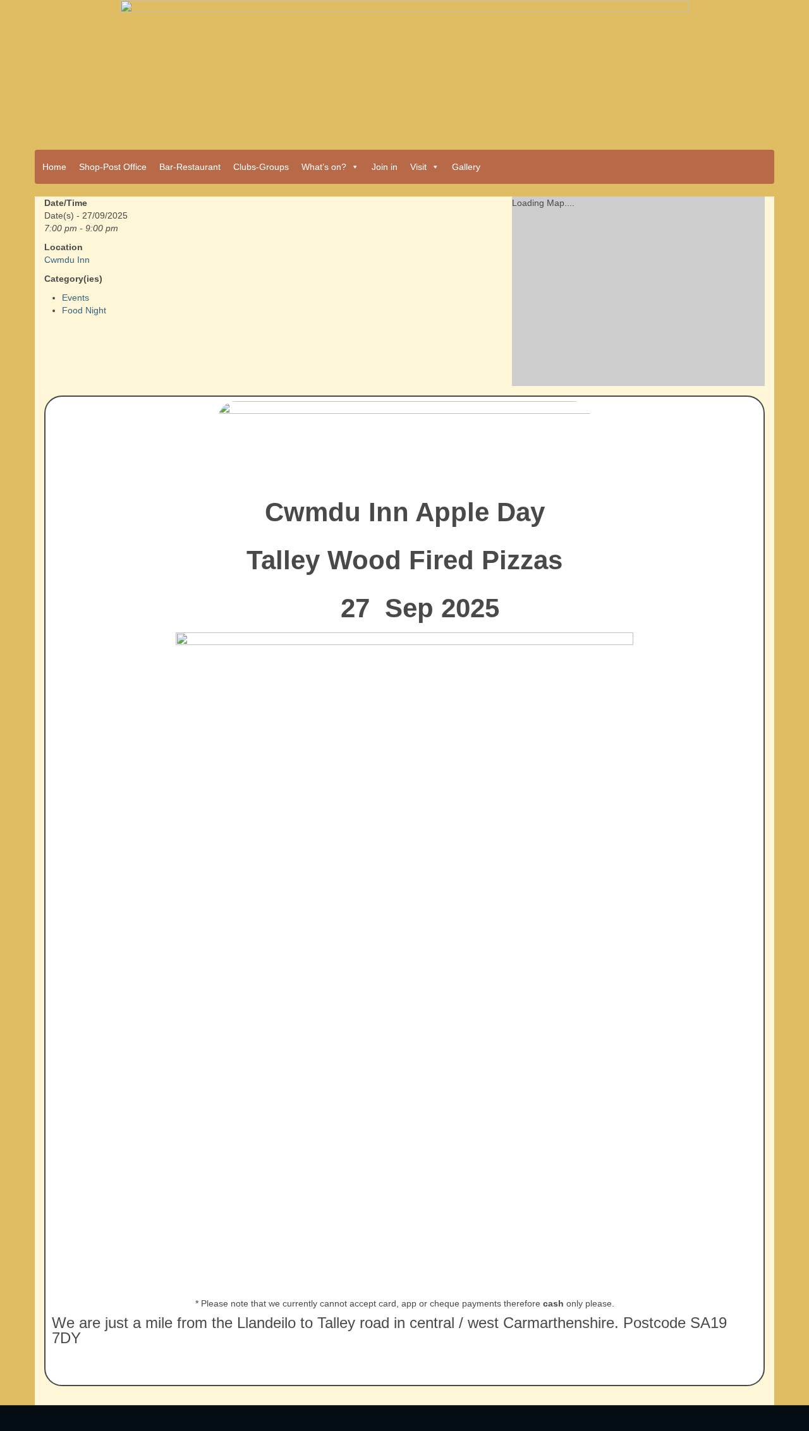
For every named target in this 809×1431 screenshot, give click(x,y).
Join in (385, 167)
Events (75, 298)
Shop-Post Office (113, 167)
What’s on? (323, 167)
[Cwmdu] (404, 71)
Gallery (466, 167)
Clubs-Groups (261, 167)
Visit (418, 167)
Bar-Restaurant (190, 167)
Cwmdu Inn (67, 260)
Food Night (84, 310)
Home (54, 167)
